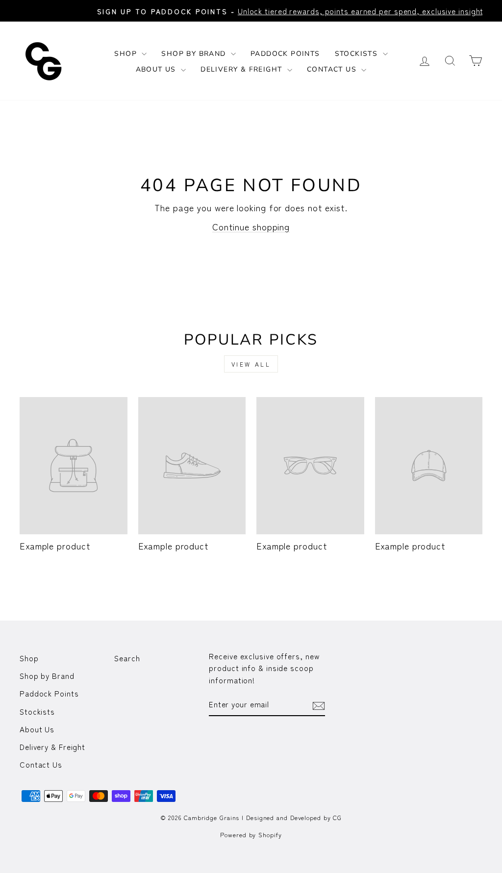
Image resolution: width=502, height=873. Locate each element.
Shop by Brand (194, 53)
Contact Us (333, 69)
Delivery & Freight (243, 69)
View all (251, 364)
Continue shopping (251, 226)
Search (127, 657)
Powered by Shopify (250, 834)
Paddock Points (285, 53)
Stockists (357, 53)
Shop (126, 53)
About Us (157, 69)
